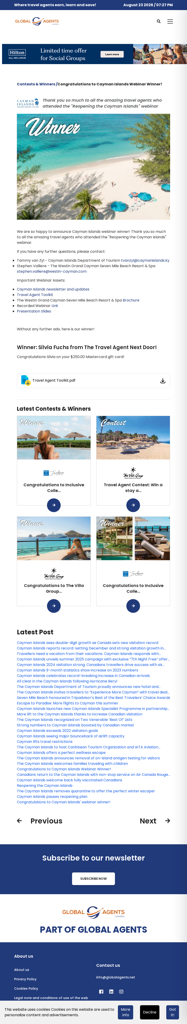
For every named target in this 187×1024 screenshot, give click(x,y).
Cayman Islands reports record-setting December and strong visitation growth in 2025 (90, 648)
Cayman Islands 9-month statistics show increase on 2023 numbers (77, 670)
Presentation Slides (34, 311)
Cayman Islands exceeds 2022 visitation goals (57, 730)
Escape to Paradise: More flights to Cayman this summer (67, 703)
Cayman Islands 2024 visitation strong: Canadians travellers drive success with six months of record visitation (89, 665)
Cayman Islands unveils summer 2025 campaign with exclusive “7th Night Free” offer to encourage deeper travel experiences (92, 659)
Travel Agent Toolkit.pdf (53, 380)
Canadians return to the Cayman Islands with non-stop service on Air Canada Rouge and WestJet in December (92, 774)
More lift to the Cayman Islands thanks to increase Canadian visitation (79, 714)
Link (55, 305)
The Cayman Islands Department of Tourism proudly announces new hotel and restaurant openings (87, 687)
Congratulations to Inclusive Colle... (53, 487)
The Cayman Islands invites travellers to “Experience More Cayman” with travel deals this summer (93, 692)
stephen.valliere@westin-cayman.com (52, 271)
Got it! (172, 1012)
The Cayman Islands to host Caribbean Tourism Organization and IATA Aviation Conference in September (87, 747)
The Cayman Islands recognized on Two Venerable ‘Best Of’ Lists (74, 719)
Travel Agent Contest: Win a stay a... (133, 487)
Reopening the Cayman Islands (45, 785)
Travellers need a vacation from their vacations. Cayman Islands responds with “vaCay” (88, 654)
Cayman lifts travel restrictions (45, 741)
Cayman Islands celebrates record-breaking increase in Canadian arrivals (83, 675)
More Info (125, 1012)
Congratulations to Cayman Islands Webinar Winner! (64, 769)
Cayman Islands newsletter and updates (53, 289)
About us (21, 969)
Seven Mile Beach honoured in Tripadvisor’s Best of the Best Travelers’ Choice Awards (93, 697)
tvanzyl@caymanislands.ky (145, 260)
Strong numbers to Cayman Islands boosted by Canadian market (75, 725)
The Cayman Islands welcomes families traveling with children (72, 763)
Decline (149, 1012)
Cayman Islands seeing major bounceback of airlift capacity (71, 736)
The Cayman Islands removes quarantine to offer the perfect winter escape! (86, 791)
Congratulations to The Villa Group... (54, 588)
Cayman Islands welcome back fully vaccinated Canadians (69, 780)
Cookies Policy (26, 988)
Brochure (131, 300)
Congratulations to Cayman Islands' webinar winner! (63, 802)
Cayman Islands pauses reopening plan (52, 796)
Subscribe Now (93, 878)
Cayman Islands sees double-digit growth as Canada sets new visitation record (87, 642)
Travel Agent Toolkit (35, 294)
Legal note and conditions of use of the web (51, 998)
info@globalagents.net (115, 977)
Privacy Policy (25, 979)
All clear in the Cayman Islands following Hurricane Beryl (67, 681)
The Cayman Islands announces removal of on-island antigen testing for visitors (88, 758)
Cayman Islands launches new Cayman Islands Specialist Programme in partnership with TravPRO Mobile (92, 709)
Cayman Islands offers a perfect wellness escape (61, 752)
